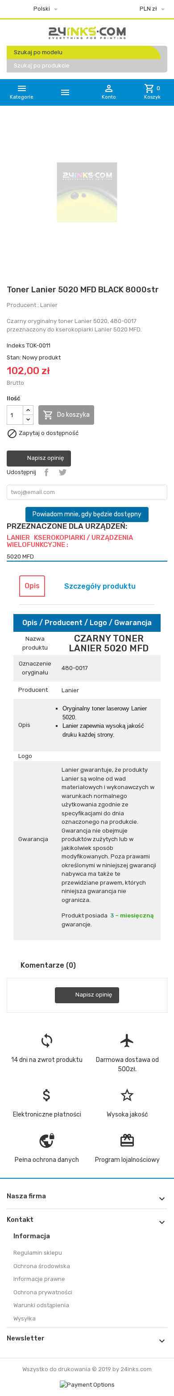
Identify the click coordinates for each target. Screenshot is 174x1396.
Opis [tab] (32, 586)
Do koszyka (66, 415)
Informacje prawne (39, 1279)
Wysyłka (24, 1318)
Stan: (14, 357)
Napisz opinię (45, 458)
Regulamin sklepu (37, 1252)
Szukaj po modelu (38, 52)
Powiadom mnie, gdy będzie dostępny (87, 514)
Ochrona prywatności (42, 1292)
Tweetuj (62, 472)
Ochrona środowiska (41, 1266)
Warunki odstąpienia (41, 1305)
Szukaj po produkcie (42, 65)
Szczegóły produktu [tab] (100, 586)
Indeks (16, 345)
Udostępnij (46, 472)
